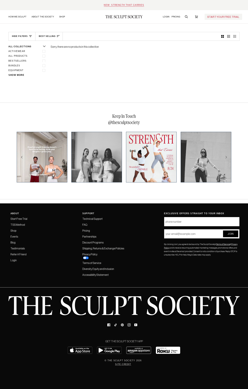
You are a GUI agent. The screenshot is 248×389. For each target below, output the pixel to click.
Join (230, 233)
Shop (13, 230)
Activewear (16, 51)
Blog (13, 242)
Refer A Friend (18, 254)
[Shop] (59, 30)
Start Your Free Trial (223, 16)
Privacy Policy (89, 254)
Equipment (15, 70)
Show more (16, 75)
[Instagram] (129, 324)
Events (14, 236)
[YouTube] (135, 324)
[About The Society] (31, 30)
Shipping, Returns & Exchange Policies (103, 248)
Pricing (86, 230)
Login (13, 260)
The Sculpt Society (121, 360)
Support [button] (88, 213)
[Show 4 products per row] (235, 36)
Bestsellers (17, 61)
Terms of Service (223, 244)
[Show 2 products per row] (222, 36)
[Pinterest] (122, 324)
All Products (17, 56)
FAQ (84, 224)
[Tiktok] (115, 324)
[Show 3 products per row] (229, 36)
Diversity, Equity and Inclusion (98, 268)
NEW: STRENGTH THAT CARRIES (124, 5)
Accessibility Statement (95, 274)
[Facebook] (108, 324)
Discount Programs (93, 242)
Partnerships (89, 236)
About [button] (14, 213)
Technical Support (92, 218)
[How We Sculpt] (10, 30)
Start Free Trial (18, 218)
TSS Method (17, 224)
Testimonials (17, 248)
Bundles (14, 65)
